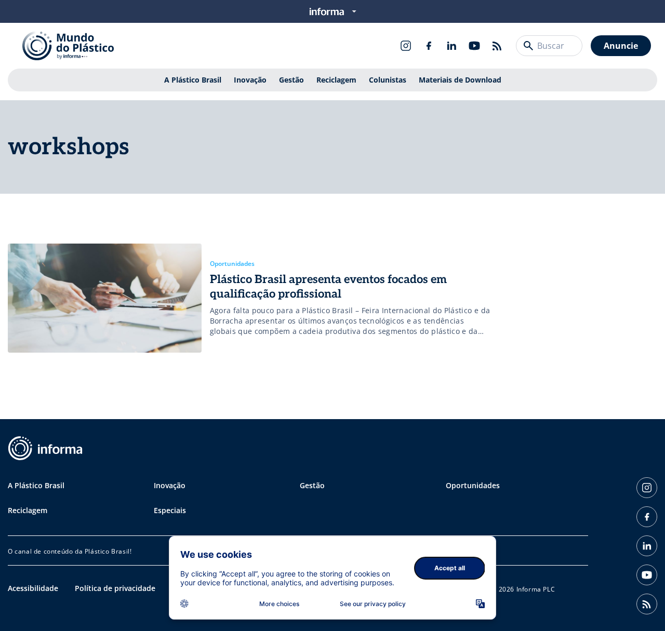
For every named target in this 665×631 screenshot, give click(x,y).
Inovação (250, 80)
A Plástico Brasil (192, 80)
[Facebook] (428, 45)
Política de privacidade (115, 588)
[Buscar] (528, 45)
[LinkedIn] (451, 45)
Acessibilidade (33, 588)
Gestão (291, 80)
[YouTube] (474, 45)
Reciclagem (336, 80)
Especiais (170, 510)
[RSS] (497, 45)
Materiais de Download (460, 80)
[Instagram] (405, 45)
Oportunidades (473, 485)
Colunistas (387, 80)
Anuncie (621, 45)
